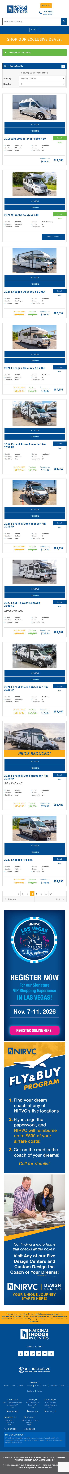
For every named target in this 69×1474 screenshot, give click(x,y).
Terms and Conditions (13, 1465)
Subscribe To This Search (19, 52)
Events (45, 1385)
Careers (39, 1391)
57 (51, 894)
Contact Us (35, 125)
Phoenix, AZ (29, 1417)
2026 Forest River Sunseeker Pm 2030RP (26, 688)
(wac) (49, 158)
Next (58, 899)
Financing (54, 1385)
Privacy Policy (33, 1465)
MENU (34, 30)
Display (7, 84)
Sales (13, 1385)
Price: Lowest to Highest (28, 78)
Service (21, 1385)
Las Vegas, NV (50, 1399)
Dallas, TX (32, 1399)
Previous (12, 899)
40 (21, 84)
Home (6, 1385)
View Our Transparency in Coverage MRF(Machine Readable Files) (42, 1466)
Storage (29, 1385)
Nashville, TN (10, 1417)
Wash (37, 1385)
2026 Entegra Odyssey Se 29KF (24, 291)
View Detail (35, 131)
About (63, 1385)
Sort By (7, 78)
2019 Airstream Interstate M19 (25, 138)
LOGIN (47, 5)
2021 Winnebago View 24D (21, 215)
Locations (30, 1391)
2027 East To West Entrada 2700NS (22, 604)
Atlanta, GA (12, 1399)
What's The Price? (53, 237)
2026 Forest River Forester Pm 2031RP (25, 446)
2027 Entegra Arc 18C (18, 859)
